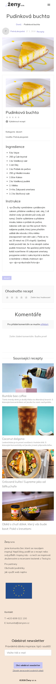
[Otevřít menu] (49, 5)
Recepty (40, 31)
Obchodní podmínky (14, 568)
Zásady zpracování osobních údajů (28, 670)
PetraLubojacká (17, 31)
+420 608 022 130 (17, 618)
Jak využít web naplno (15, 572)
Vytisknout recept (17, 121)
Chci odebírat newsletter (28, 665)
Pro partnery (10, 564)
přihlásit (44, 324)
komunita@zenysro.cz (18, 622)
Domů (18, 24)
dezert (7, 278)
